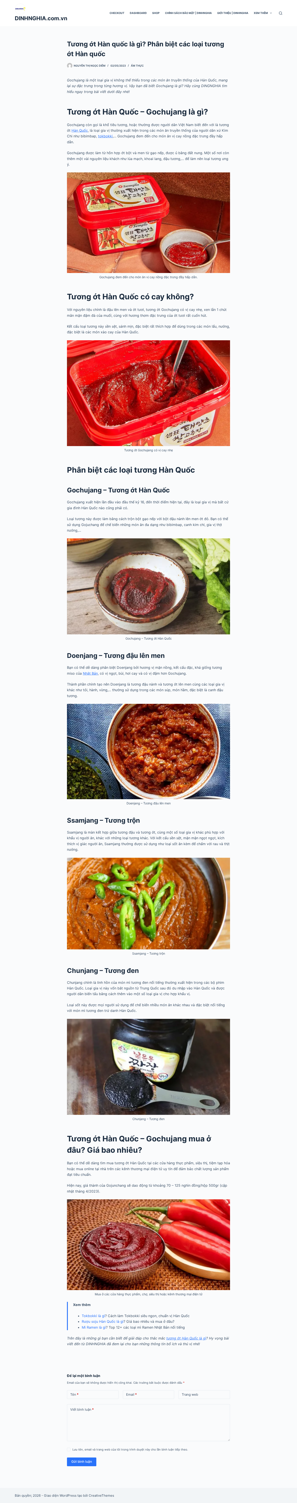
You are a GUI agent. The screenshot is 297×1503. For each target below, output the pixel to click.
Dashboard (138, 13)
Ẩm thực (137, 65)
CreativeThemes (101, 1495)
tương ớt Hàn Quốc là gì (186, 1338)
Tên (74, 1394)
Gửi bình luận (81, 1461)
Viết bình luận (82, 1409)
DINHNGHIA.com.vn (41, 18)
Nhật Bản (90, 673)
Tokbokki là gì (93, 1316)
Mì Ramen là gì (94, 1327)
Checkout (117, 13)
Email (131, 1394)
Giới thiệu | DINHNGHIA (232, 13)
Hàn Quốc (80, 130)
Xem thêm (261, 13)
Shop (156, 13)
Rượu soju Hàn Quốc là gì (102, 1321)
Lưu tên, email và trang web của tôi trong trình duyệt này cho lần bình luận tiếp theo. (130, 1449)
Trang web (190, 1394)
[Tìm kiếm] (280, 13)
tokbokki (105, 136)
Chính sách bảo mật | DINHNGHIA (188, 13)
